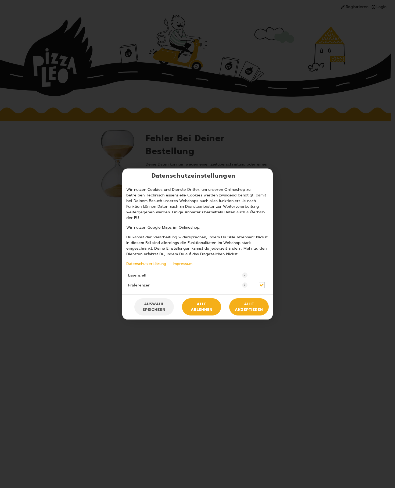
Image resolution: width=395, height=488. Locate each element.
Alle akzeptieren (249, 307)
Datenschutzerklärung (146, 263)
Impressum (182, 263)
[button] (244, 275)
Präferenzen (139, 285)
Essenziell (137, 275)
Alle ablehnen (202, 307)
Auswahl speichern (154, 307)
